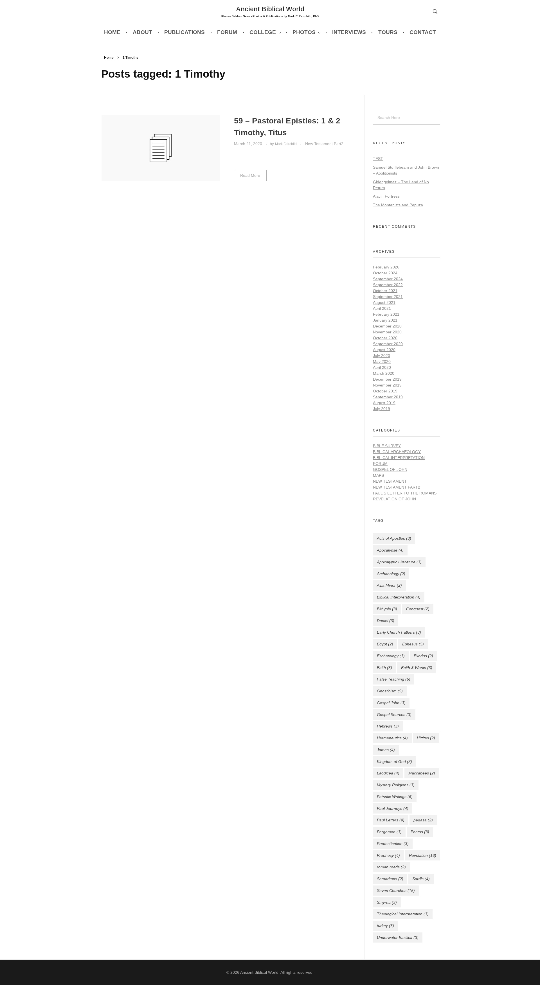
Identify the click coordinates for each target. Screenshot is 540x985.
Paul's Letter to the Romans (404, 493)
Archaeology (391, 573)
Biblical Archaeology (397, 451)
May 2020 (382, 361)
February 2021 (386, 314)
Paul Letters (390, 820)
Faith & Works (416, 667)
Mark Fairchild (286, 144)
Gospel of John (390, 469)
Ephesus (413, 644)
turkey (385, 925)
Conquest (417, 609)
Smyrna (387, 902)
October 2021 (385, 290)
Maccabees (421, 773)
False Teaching (393, 679)
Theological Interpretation (403, 914)
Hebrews (388, 726)
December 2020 (387, 326)
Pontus (420, 832)
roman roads (391, 867)
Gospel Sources (394, 714)
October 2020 (385, 338)
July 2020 (381, 355)
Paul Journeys (392, 808)
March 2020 (383, 373)
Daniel (385, 620)
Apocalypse (390, 550)
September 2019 (388, 397)
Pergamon (389, 832)
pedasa (423, 820)
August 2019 (384, 403)
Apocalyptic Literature (399, 562)
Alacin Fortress (386, 196)
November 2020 (387, 332)
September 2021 (388, 296)
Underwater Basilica (397, 937)
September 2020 (388, 344)
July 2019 (381, 408)
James (386, 749)
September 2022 (388, 285)
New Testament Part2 (324, 143)
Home (109, 58)
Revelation (422, 855)
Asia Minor (389, 585)
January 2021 (385, 320)
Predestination (393, 843)
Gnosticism (390, 691)
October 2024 (385, 273)
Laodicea (388, 773)
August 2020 (384, 349)
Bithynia (387, 609)
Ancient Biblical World (270, 8)
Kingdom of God (394, 761)
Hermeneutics (392, 738)
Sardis (421, 878)
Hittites (426, 738)
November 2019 (387, 385)
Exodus (423, 656)
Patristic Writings (395, 796)
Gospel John (391, 703)
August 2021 (384, 302)
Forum (380, 463)
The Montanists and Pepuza (398, 205)
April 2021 (382, 308)
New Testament (390, 481)
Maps (378, 475)
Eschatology (391, 656)
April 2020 (382, 367)
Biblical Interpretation (399, 457)
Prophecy (388, 855)
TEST (378, 158)
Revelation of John (394, 499)
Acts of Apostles (394, 538)
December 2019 (387, 379)
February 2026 (386, 267)
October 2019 (385, 391)
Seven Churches (396, 890)
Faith (384, 667)
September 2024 (388, 279)
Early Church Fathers (399, 632)
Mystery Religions (396, 785)
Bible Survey (387, 446)
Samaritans (390, 878)
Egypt (385, 644)
